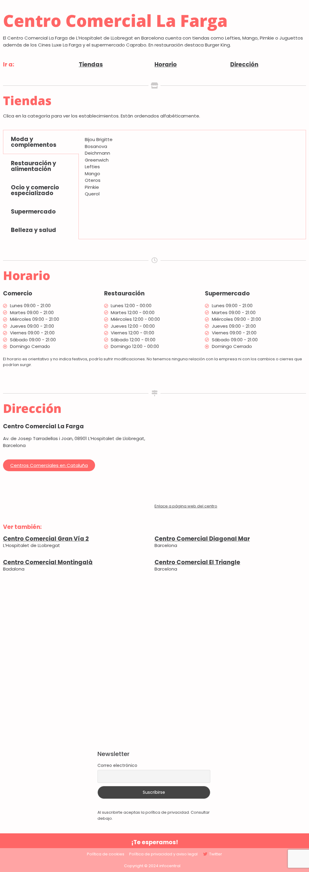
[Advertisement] (154, 661)
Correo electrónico (117, 765)
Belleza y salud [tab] (33, 230)
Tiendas (91, 64)
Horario (165, 64)
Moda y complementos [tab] (33, 142)
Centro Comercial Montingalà (48, 562)
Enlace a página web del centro (185, 506)
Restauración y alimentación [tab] (33, 166)
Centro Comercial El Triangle (197, 562)
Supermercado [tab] (33, 212)
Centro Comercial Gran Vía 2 (46, 539)
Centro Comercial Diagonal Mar (202, 539)
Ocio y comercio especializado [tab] (35, 190)
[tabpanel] (192, 169)
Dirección (244, 64)
